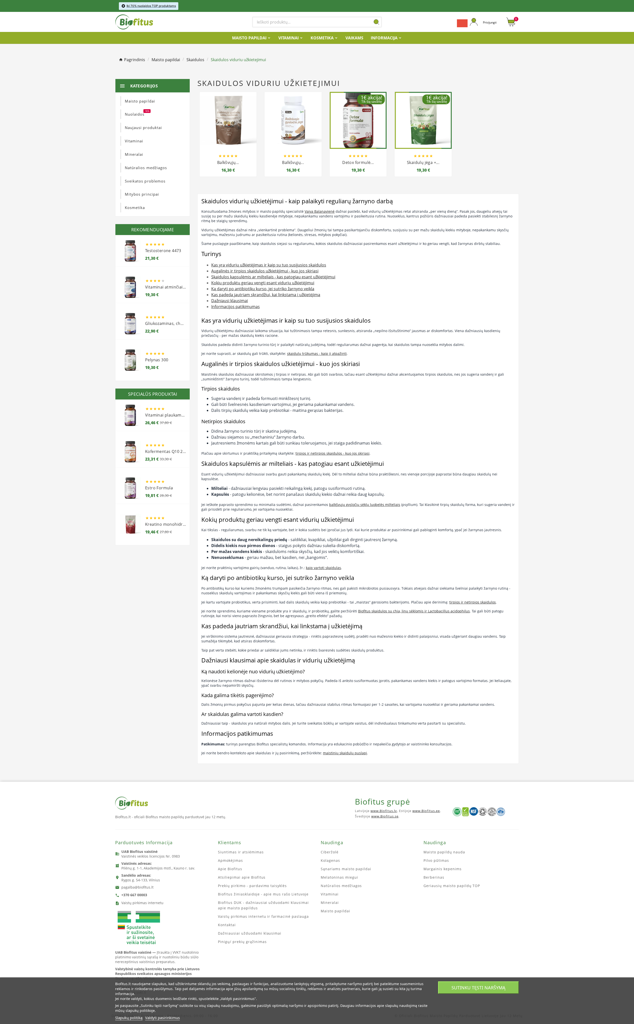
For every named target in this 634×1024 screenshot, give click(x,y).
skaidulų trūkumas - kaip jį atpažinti (317, 353)
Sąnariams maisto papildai (346, 868)
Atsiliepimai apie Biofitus (241, 877)
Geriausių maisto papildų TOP (451, 885)
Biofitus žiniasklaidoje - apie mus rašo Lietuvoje (263, 894)
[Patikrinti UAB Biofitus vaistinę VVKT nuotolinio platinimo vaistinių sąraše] (138, 927)
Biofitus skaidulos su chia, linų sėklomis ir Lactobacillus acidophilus (414, 611)
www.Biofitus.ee (426, 811)
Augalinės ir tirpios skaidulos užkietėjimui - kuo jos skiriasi (264, 271)
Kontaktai (227, 924)
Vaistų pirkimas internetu (142, 902)
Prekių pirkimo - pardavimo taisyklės (252, 885)
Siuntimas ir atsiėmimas (241, 852)
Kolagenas (330, 860)
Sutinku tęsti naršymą (478, 988)
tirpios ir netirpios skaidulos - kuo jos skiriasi (332, 453)
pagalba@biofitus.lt (137, 887)
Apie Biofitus (230, 868)
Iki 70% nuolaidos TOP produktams (151, 6)
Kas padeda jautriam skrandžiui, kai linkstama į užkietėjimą (265, 294)
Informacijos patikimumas (235, 306)
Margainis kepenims (442, 868)
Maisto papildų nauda (444, 852)
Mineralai (330, 902)
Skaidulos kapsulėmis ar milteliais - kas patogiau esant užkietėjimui (273, 277)
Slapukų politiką (128, 1017)
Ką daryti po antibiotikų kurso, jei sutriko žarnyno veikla (262, 288)
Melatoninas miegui (339, 877)
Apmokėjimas (230, 860)
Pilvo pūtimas (436, 860)
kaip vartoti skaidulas (323, 567)
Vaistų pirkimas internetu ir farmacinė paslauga (263, 916)
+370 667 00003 (134, 895)
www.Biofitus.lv (383, 811)
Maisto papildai (335, 911)
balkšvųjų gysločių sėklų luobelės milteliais (364, 504)
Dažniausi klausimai (229, 300)
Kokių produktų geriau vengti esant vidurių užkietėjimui (262, 283)
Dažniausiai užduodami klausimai (249, 933)
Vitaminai (330, 894)
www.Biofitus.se (384, 816)
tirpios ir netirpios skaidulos (472, 602)
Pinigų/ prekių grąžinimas (242, 941)
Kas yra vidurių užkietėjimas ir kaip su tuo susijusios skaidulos (268, 265)
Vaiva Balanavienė (320, 211)
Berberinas (433, 877)
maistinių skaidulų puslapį (345, 753)
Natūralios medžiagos (341, 885)
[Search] (376, 22)
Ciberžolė (330, 852)
